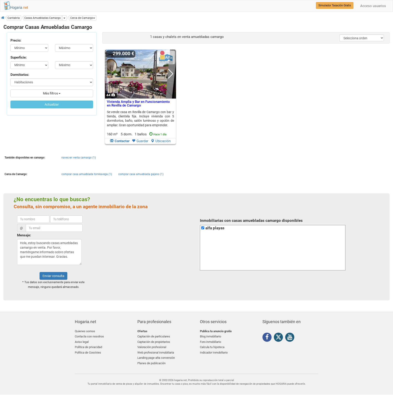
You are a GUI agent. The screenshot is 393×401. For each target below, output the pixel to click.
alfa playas (214, 228)
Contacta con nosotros (89, 336)
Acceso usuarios (373, 6)
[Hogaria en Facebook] (268, 338)
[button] (82, 17)
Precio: (15, 40)
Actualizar (52, 104)
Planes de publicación (151, 363)
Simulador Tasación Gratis (334, 5)
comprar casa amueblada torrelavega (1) (86, 174)
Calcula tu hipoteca (212, 347)
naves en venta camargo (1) (78, 157)
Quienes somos (85, 331)
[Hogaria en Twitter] (279, 338)
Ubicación (163, 141)
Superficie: (18, 57)
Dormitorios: (19, 75)
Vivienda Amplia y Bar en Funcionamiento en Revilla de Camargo (138, 104)
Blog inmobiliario (210, 336)
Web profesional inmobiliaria (155, 352)
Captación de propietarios (153, 342)
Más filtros (51, 93)
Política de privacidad (88, 347)
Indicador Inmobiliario (214, 352)
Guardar (142, 141)
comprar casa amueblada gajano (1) (141, 174)
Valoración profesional (151, 347)
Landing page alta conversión (156, 357)
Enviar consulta (53, 276)
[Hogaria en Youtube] (291, 338)
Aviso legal (82, 342)
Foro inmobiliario (210, 342)
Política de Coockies (88, 352)
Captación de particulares (153, 336)
